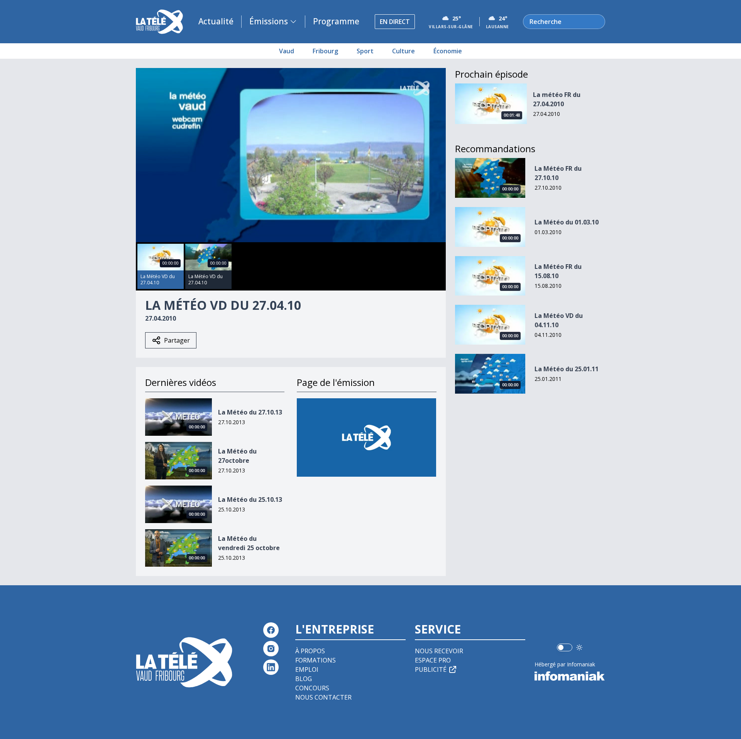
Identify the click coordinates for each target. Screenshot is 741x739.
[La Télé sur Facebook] (271, 630)
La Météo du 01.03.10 (567, 222)
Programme (336, 21)
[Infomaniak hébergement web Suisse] (570, 676)
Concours (312, 688)
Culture (403, 51)
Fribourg (325, 51)
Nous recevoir (439, 651)
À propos (310, 651)
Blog (303, 678)
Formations (315, 660)
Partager (177, 340)
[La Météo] (366, 437)
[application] (291, 155)
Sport (365, 51)
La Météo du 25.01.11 (567, 369)
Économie (447, 51)
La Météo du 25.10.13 (250, 499)
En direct (395, 21)
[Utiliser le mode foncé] (579, 647)
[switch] (564, 647)
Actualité (215, 21)
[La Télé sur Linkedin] (271, 667)
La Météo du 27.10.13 (250, 412)
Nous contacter (323, 697)
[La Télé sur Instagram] (271, 648)
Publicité (431, 669)
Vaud (286, 51)
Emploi (306, 669)
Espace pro (433, 660)
